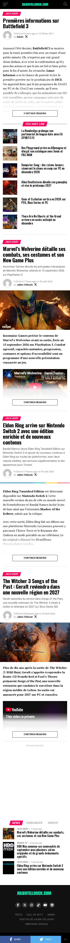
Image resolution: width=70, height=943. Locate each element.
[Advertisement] (35, 782)
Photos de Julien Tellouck (37, 919)
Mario (51, 914)
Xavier (20, 37)
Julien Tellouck (25, 285)
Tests (18, 914)
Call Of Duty (35, 914)
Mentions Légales (36, 924)
